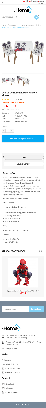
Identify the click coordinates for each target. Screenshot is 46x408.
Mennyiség (5, 127)
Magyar (41, 3)
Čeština (41, 1)
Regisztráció (8, 388)
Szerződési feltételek (12, 368)
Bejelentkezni (36, 309)
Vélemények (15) (23, 164)
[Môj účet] (3, 2)
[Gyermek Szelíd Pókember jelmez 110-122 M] (23, 271)
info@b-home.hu (12, 349)
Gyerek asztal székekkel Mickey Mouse (15, 27)
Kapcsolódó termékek (13, 251)
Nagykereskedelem (11, 392)
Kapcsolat (7, 360)
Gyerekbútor (12, 25)
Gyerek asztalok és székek (30, 25)
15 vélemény (18, 99)
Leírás (23, 157)
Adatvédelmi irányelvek (13, 372)
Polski (26, 1)
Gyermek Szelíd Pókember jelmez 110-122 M (23, 291)
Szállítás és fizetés (11, 364)
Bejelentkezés (9, 384)
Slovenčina (33, 1)
